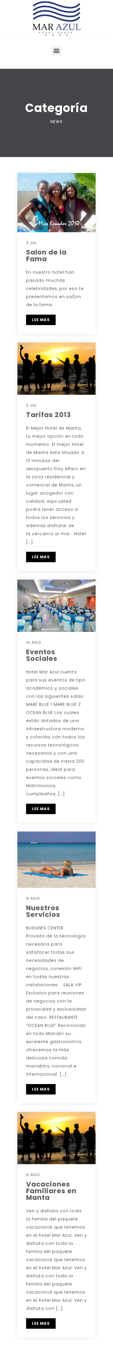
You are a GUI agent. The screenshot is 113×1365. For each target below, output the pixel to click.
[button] (56, 50)
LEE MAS (41, 319)
